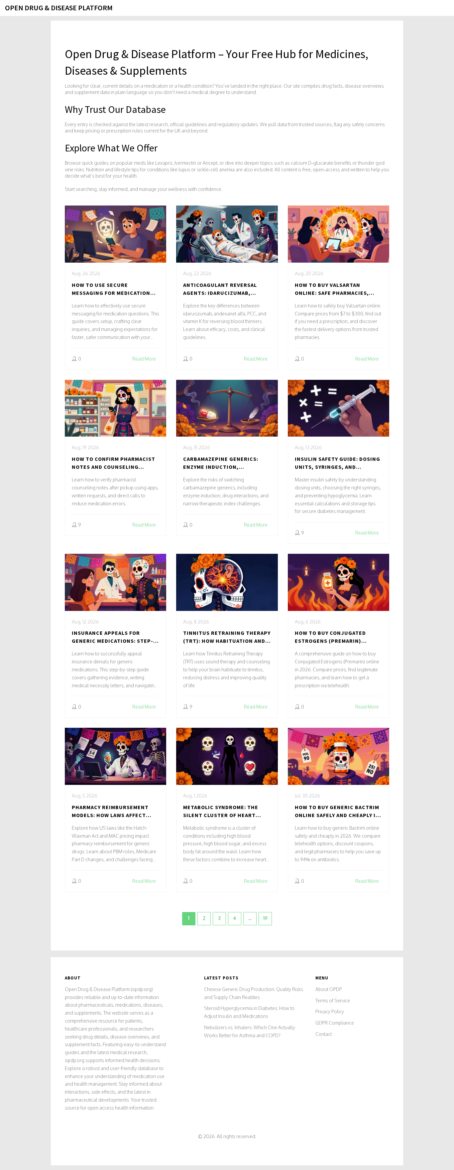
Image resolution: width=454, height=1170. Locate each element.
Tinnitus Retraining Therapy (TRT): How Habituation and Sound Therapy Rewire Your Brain (227, 637)
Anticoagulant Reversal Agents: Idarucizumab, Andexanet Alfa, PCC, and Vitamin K (220, 289)
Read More (144, 359)
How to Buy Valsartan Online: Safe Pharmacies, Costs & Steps (332, 289)
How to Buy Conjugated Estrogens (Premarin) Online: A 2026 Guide (330, 637)
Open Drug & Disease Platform (59, 7)
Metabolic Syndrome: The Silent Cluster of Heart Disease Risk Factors (220, 811)
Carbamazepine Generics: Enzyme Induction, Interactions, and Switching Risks (227, 463)
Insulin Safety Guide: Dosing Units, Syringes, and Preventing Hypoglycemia (337, 463)
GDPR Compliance (334, 1023)
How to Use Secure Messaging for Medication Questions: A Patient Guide (112, 289)
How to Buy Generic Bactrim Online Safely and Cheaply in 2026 (337, 811)
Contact (323, 1034)
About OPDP (328, 989)
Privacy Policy (329, 1011)
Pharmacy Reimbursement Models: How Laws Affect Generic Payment (110, 811)
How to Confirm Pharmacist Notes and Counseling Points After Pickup (113, 463)
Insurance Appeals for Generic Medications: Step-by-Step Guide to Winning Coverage (112, 637)
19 (265, 918)
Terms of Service (332, 1000)
